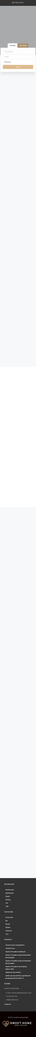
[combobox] (18, 52)
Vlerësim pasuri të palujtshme (15, 945)
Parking (8, 899)
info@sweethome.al (12, 1000)
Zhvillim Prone (10, 948)
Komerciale (9, 917)
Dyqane (8, 927)
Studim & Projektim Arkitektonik (15, 952)
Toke (7, 906)
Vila (7, 903)
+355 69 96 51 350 (11, 996)
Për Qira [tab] (12, 45)
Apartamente (10, 893)
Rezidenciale (10, 890)
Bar (7, 921)
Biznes (8, 924)
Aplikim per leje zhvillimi (13, 972)
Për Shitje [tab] (23, 45)
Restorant (9, 930)
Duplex (8, 896)
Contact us (7, 1004)
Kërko (18, 67)
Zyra (7, 934)
